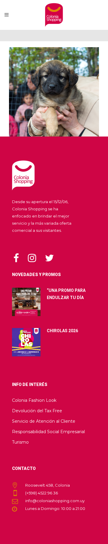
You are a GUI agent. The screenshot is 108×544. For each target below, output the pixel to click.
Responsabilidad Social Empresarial (48, 431)
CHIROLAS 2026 (62, 330)
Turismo (20, 442)
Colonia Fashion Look (34, 400)
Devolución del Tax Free (37, 410)
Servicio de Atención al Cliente (43, 421)
